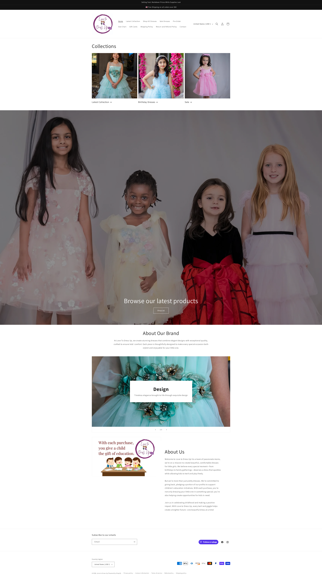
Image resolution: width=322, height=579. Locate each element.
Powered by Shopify (114, 573)
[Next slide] (166, 429)
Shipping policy (181, 573)
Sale (187, 102)
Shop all (161, 310)
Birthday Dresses (146, 102)
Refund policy (169, 573)
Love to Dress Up (102, 573)
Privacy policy (128, 573)
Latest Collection (100, 102)
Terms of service (156, 573)
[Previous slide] (155, 429)
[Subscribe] (134, 542)
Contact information (142, 573)
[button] (217, 24)
